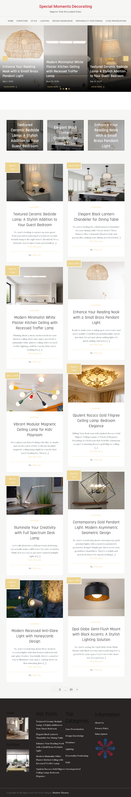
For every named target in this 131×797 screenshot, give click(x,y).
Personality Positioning (89, 21)
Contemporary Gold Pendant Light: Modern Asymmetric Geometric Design (96, 527)
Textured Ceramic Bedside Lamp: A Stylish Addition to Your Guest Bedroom (109, 71)
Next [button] (125, 58)
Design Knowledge (62, 21)
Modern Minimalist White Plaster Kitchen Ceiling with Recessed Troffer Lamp (64, 69)
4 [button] (69, 89)
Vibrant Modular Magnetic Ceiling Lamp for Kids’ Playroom (35, 429)
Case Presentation (116, 21)
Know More (9, 87)
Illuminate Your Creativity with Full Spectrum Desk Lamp (35, 533)
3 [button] (66, 89)
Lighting (44, 21)
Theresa (37, 255)
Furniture (22, 21)
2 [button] (63, 89)
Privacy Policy (101, 728)
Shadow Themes (61, 792)
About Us (99, 722)
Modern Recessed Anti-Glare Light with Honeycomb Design (35, 636)
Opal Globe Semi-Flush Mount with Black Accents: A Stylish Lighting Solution (96, 634)
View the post (34, 246)
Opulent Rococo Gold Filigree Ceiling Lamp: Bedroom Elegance (96, 421)
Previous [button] (5, 58)
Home (11, 21)
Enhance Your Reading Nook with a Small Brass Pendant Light (20, 71)
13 (71, 689)
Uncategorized (73, 769)
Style (34, 21)
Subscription (101, 734)
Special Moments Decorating (65, 6)
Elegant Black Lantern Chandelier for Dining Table (65, 135)
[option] (22, 58)
